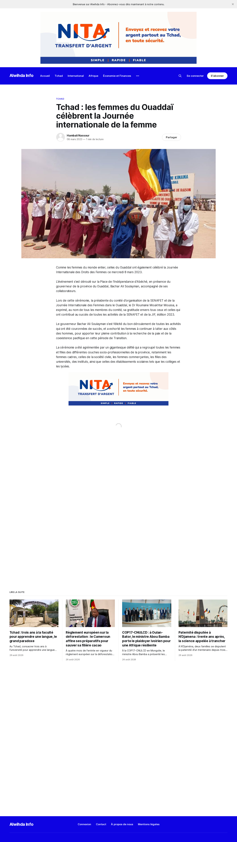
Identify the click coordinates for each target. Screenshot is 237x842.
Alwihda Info (21, 75)
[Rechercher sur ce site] (180, 76)
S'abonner (217, 75)
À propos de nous (122, 824)
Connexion (84, 824)
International (76, 75)
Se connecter (195, 75)
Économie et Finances (117, 75)
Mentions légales (148, 824)
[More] (137, 76)
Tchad (59, 75)
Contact (101, 824)
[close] (233, 4)
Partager (171, 137)
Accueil (45, 75)
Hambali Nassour (78, 135)
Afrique (93, 75)
